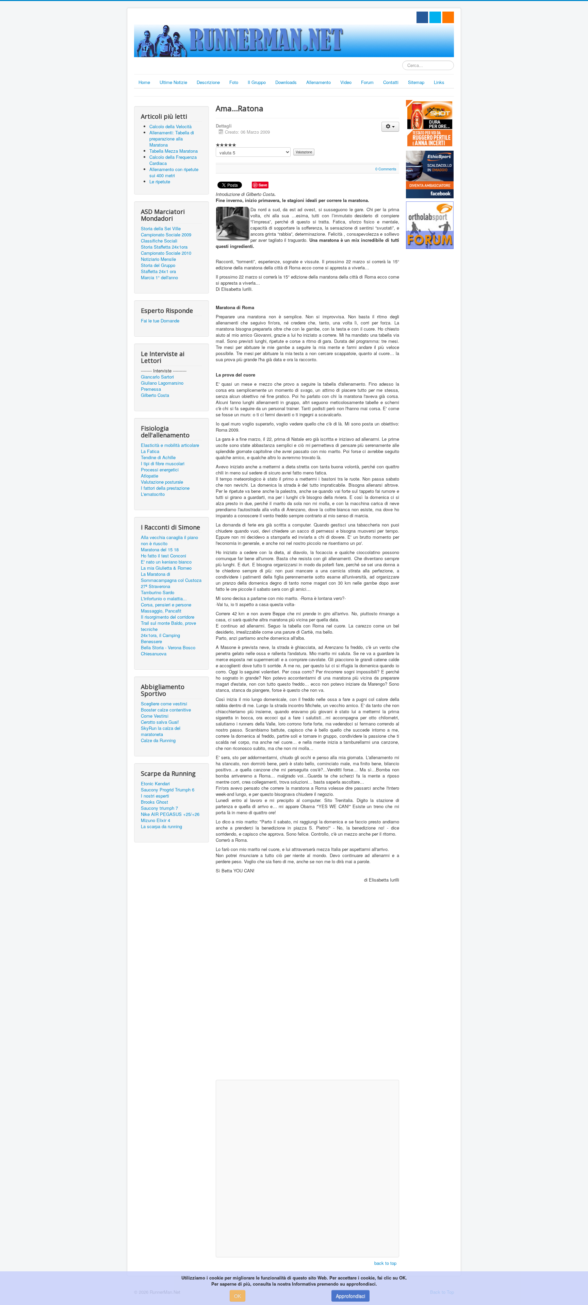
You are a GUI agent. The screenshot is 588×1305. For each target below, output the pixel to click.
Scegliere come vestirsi (164, 704)
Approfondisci (350, 1295)
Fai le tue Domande (160, 321)
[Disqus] (307, 989)
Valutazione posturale (162, 482)
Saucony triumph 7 (159, 808)
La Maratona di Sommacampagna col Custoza (171, 577)
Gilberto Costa (155, 395)
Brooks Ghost (154, 802)
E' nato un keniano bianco (166, 562)
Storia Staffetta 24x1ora (164, 247)
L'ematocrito (153, 494)
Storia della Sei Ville (161, 228)
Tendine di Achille (158, 457)
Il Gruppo (257, 82)
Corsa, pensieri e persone (166, 605)
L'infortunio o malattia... (164, 599)
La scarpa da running (161, 826)
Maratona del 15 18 (160, 550)
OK (237, 1295)
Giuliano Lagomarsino (162, 383)
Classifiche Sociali (159, 241)
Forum (367, 82)
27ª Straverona (155, 586)
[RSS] (448, 17)
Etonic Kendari (155, 784)
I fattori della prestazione (165, 488)
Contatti (390, 82)
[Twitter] (435, 17)
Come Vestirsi (154, 716)
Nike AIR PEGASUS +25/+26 (170, 814)
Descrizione (208, 82)
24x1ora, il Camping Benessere (160, 638)
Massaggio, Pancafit (161, 611)
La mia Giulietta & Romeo (166, 568)
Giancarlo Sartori (157, 377)
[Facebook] (422, 17)
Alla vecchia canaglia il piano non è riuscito (169, 540)
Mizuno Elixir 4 (155, 820)
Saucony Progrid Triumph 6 (167, 790)
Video (346, 82)
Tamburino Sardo (157, 592)
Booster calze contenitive (166, 710)
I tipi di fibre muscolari (162, 464)
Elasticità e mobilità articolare (170, 445)
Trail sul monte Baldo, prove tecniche (168, 626)
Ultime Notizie (173, 82)
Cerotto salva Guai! (160, 722)
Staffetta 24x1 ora (158, 271)
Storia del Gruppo (158, 265)
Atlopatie (149, 476)
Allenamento (318, 82)
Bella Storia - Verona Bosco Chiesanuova (168, 651)
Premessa (151, 389)
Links (439, 82)
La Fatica (150, 451)
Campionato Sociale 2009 (166, 235)
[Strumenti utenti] (390, 127)
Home (144, 82)
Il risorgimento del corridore (167, 617)
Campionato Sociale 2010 (166, 253)
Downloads (286, 82)
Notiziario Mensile (158, 259)
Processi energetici (160, 470)
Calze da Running (158, 740)
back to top (385, 1263)
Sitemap (416, 82)
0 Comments (385, 168)
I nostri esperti (155, 796)
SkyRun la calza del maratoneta (160, 731)
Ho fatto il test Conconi (163, 556)
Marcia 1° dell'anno (159, 277)
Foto (233, 82)
